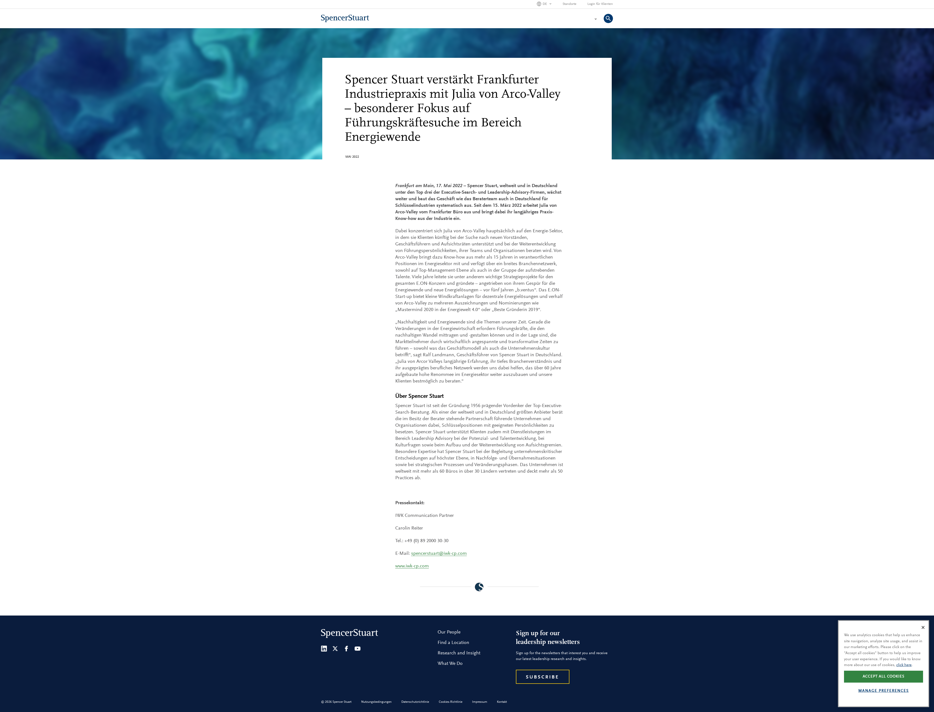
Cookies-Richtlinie (450, 701)
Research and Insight (459, 653)
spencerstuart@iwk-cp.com (439, 553)
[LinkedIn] (324, 648)
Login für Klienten (600, 4)
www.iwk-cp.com (412, 566)
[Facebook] (346, 648)
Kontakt (502, 701)
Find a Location (453, 642)
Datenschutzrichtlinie (415, 701)
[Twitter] (335, 648)
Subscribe (542, 677)
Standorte (569, 4)
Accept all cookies (884, 676)
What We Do (450, 663)
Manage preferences (883, 691)
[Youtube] (357, 648)
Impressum (479, 701)
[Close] (923, 627)
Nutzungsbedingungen (376, 701)
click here (904, 665)
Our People (449, 632)
